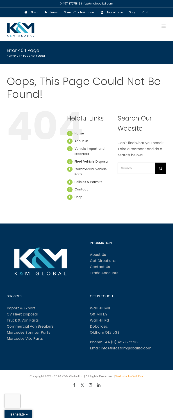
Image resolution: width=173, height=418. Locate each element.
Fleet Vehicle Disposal (91, 161)
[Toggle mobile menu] (164, 26)
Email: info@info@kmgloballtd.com (120, 348)
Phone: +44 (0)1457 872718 (114, 342)
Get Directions (103, 260)
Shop (78, 197)
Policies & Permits (88, 182)
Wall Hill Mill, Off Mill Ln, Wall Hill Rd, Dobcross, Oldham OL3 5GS (105, 320)
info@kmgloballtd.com (97, 3)
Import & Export (21, 308)
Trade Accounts (104, 272)
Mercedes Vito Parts (25, 338)
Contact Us (100, 266)
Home (79, 133)
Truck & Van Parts (23, 320)
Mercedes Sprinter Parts (28, 332)
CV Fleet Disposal (22, 314)
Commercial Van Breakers (30, 326)
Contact (81, 189)
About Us (82, 141)
